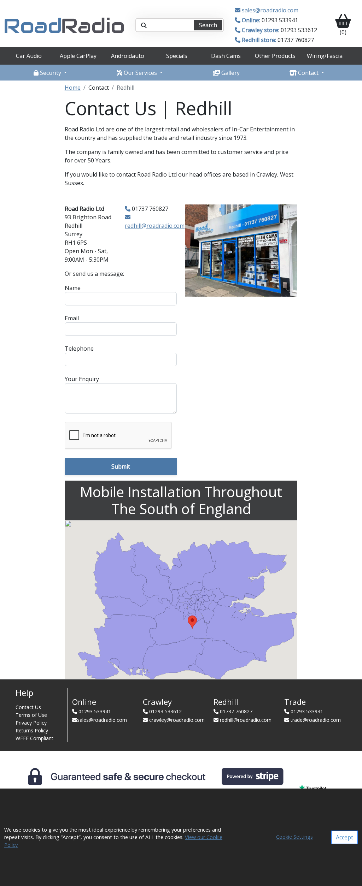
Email (72, 318)
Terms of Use (31, 715)
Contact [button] (308, 73)
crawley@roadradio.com (177, 719)
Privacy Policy (31, 722)
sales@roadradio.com (270, 10)
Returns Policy (32, 730)
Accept (344, 837)
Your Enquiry (82, 379)
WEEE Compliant (34, 738)
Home (73, 87)
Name (73, 288)
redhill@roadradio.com (155, 226)
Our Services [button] (140, 73)
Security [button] (51, 73)
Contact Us (28, 707)
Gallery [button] (230, 73)
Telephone (79, 348)
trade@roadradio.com (316, 719)
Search (208, 25)
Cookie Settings (294, 836)
